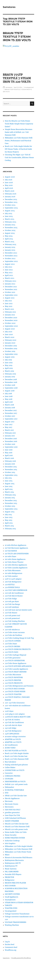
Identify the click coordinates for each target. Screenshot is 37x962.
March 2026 (9, 191)
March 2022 (9, 278)
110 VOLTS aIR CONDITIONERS (17, 554)
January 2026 (10, 197)
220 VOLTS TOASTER (13, 694)
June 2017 (8, 424)
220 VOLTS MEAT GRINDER (15, 672)
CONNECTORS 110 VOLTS (14, 770)
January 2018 (10, 408)
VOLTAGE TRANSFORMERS (15, 922)
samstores (9, 87)
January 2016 (10, 464)
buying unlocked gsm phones (16, 765)
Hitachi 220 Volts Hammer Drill (17, 827)
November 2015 (11, 469)
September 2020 (11, 326)
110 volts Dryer (10, 556)
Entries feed (9, 944)
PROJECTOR (9, 877)
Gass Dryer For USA (12, 815)
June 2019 (9, 363)
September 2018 (11, 388)
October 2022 (10, 258)
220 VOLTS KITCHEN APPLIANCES (18, 666)
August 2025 (10, 211)
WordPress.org (10, 950)
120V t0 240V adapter (13, 579)
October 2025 (10, 205)
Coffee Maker (10, 767)
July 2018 (8, 394)
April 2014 (9, 489)
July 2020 (8, 332)
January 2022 (10, 284)
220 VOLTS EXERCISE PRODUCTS (18, 649)
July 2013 (8, 515)
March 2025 (9, 219)
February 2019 (10, 374)
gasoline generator (12, 812)
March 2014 (9, 492)
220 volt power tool (12, 616)
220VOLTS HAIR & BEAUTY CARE (17, 717)
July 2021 (8, 301)
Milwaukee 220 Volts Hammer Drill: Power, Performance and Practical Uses (19, 140)
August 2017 (9, 422)
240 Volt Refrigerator (13, 731)
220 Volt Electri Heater (14, 596)
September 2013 (11, 509)
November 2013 (11, 503)
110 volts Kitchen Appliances (16, 565)
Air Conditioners (11, 745)
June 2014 (8, 486)
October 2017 (10, 416)
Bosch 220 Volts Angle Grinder (17, 753)
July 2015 (8, 478)
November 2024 (11, 228)
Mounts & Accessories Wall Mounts (18, 857)
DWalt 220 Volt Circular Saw (16, 796)
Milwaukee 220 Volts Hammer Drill (18, 849)
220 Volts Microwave (13, 675)
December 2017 (11, 410)
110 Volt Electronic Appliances (16, 548)
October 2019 (10, 351)
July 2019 (8, 360)
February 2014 (10, 495)
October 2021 (10, 292)
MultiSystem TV (11, 866)
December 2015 (11, 467)
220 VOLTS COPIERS (13, 641)
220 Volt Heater (11, 613)
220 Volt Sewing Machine (15, 621)
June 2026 (9, 182)
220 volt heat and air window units (18, 610)
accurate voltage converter (15, 736)
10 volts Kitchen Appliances (15, 545)
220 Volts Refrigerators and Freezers (19, 686)
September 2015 (11, 475)
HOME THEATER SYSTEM (15, 838)
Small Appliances (11, 897)
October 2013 (10, 506)
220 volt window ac (12, 630)
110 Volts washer (11, 576)
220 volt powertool (12, 618)
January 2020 (10, 343)
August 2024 (10, 233)
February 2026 (10, 194)
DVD (6, 793)
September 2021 (11, 295)
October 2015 (10, 472)
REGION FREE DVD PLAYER (15, 883)
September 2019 (11, 354)
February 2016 (10, 461)
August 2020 (10, 329)
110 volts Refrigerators (13, 573)
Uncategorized (29, 87)
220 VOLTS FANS (11, 652)
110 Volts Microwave (13, 570)
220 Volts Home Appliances (15, 663)
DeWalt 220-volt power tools (16, 784)
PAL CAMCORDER (11, 872)
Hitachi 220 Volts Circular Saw (16, 824)
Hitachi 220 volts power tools (16, 829)
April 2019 (9, 368)
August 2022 (10, 264)
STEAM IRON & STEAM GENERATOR (19, 903)
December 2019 (11, 346)
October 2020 (10, 323)
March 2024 (9, 242)
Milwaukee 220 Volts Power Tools (18, 852)
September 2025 (11, 208)
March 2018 (9, 405)
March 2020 (9, 337)
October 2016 (10, 444)
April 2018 (9, 402)
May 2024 (9, 236)
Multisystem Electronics (14, 860)
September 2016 (11, 447)
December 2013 (11, 500)
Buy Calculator (10, 762)
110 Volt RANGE (11, 551)
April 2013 (9, 523)
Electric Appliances (12, 798)
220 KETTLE (10, 585)
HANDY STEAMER (12, 821)
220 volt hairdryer (12, 607)
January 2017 (10, 436)
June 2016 (9, 450)
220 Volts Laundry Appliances (16, 669)
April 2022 (9, 275)
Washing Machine (12, 925)
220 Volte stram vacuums (15, 632)
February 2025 (10, 222)
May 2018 (8, 399)
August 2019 (10, 357)
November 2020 (11, 320)
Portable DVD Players (13, 874)
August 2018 (9, 391)
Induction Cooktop (12, 841)
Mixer (7, 855)
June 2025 (9, 216)
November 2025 (11, 202)
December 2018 (11, 379)
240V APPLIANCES (12, 734)
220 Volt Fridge (11, 599)
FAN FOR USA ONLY (12, 810)
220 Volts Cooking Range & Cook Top (19, 638)
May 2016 (8, 453)
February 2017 (10, 433)
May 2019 (8, 365)
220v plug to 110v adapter (15, 714)
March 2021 (9, 309)
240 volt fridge (10, 728)
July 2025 (8, 213)
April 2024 (9, 239)
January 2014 (10, 498)
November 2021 (11, 289)
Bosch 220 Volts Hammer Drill (16, 759)
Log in (7, 942)
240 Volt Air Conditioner (14, 722)
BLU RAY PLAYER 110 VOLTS (16, 751)
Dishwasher (9, 787)
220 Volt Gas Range (12, 604)
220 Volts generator (12, 658)
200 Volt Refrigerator (13, 582)
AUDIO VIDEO (10, 748)
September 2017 (11, 419)
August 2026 (10, 177)
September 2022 (11, 261)
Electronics (9, 807)
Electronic (9, 801)
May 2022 (9, 273)
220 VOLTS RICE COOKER (15, 689)
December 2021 (11, 287)
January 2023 (10, 250)
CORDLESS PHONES (12, 776)
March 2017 (9, 430)
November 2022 (11, 256)
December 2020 (11, 318)
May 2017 (8, 427)
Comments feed (11, 947)
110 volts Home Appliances (15, 559)
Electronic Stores (11, 804)
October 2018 (10, 385)
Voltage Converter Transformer (17, 914)
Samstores (9, 7)
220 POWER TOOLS (12, 587)
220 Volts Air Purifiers (13, 635)
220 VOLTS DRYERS (12, 646)
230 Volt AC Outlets (12, 720)
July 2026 (8, 180)
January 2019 (10, 377)
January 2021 (10, 315)
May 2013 (8, 520)
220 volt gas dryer (12, 601)
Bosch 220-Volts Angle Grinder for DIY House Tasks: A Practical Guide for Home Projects (18, 149)
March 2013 (9, 526)
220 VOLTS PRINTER (13, 680)
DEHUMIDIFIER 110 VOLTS (15, 782)
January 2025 (10, 225)
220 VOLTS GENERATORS (15, 661)
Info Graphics (10, 843)
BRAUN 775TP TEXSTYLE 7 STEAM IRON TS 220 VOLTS (17, 36)
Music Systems (10, 869)
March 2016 (9, 458)
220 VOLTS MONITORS (14, 677)
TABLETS (8, 905)
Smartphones (10, 900)
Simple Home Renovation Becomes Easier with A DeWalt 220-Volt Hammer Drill (18, 132)
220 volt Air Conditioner (14, 593)
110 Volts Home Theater (14, 562)
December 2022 (11, 253)
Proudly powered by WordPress (21, 958)
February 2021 (10, 312)
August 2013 (9, 512)
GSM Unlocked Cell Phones (15, 818)
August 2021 (9, 298)
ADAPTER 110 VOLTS (13, 739)
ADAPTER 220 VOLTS (13, 742)
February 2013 (10, 529)
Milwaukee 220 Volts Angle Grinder (18, 846)
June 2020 (9, 334)
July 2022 (8, 267)
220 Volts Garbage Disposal (15, 655)
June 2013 (8, 517)
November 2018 (11, 382)
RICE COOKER (10, 886)
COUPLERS (9, 779)
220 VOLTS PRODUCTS (14, 683)
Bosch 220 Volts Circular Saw (16, 756)
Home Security (10, 835)
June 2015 (8, 481)
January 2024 (10, 247)
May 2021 (8, 306)
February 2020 (10, 340)
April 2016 (9, 455)
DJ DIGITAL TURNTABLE (14, 790)
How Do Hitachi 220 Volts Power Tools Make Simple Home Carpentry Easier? (19, 124)
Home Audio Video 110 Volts (16, 832)
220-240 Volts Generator (15, 703)
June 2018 (8, 396)
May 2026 (9, 185)
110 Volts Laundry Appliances (16, 568)
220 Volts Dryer (11, 644)
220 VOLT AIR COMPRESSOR (16, 590)
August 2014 (9, 484)
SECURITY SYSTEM (12, 894)
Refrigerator (9, 880)
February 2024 (10, 244)
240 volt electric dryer (13, 725)
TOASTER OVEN (11, 908)
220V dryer (9, 711)
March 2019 (9, 371)
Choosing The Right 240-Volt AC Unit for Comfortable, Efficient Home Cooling (19, 157)
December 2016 (11, 439)
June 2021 (8, 303)
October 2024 (10, 230)
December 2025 (11, 199)
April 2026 (9, 188)
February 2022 (10, 281)
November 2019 (11, 348)
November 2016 (11, 441)
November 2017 (11, 413)
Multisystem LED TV (13, 863)
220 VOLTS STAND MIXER (15, 691)
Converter (9, 773)
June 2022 (9, 270)
